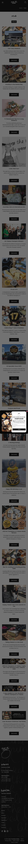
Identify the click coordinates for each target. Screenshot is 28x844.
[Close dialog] (27, 411)
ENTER (19, 429)
